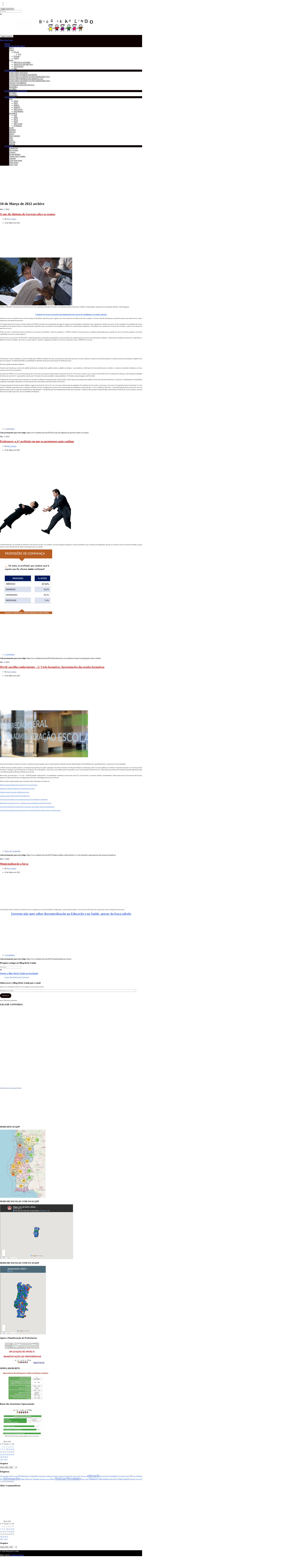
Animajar (12, 158)
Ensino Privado (104, 1476)
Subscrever (5, 995)
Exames (122, 1476)
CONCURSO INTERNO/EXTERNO (23, 75)
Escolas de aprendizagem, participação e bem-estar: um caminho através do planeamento (27, 807)
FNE (11, 99)
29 (3, 1457)
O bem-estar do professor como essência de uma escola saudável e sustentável (23, 799)
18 (9, 1452)
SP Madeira (18, 126)
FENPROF (13, 113)
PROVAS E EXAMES (22, 62)
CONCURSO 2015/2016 (18, 73)
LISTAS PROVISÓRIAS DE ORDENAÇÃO (26, 79)
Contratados (42, 1476)
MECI (11, 48)
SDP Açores (18, 109)
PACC (115, 1479)
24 (7, 1454)
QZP (141, 1479)
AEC (1, 1476)
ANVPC (11, 1476)
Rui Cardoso (13, 150)
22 (3, 1454)
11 (9, 1449)
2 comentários (10, 654)
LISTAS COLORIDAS (17, 83)
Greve (134, 1476)
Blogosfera (24, 1476)
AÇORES (12, 89)
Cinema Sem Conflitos (17, 156)
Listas (22, 1479)
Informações (11, 1478)
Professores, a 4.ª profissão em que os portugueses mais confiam (37, 441)
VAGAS (4, 1481)
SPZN (16, 101)
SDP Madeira (18, 111)
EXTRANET (19, 66)
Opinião (111, 1479)
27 (13, 1454)
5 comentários (10, 429)
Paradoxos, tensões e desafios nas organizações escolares (17, 788)
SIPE (11, 138)
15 (3, 1452)
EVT (118, 1476)
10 (7, 1449)
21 (1, 1454)
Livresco (12, 152)
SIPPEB (12, 144)
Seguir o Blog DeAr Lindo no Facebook (19, 973)
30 (5, 1457)
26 (11, 1454)
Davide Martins (14, 154)
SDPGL (17, 105)
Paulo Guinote (124, 1479)
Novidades (73, 1478)
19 (11, 1452)
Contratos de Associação (65, 1476)
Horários (139, 1476)
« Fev (1, 1459)
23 (5, 1454)
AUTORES (9, 146)
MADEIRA (13, 87)
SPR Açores (18, 124)
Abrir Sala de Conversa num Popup (10, 1088)
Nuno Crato (84, 1479)
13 (13, 1449)
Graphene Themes (17, 1555)
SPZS (16, 122)
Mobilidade (36, 1479)
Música (52, 1479)
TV (1, 1481)
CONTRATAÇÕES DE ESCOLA (21, 85)
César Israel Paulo (15, 160)
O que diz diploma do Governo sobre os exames (27, 214)
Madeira (27, 1479)
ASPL (11, 140)
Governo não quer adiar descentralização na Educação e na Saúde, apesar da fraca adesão (71, 913)
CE (29, 1476)
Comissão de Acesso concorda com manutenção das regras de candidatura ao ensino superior (71, 314)
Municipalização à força (14, 863)
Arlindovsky (13, 148)
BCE (19, 1476)
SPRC (16, 118)
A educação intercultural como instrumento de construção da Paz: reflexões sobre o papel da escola (30, 810)
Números (93, 1479)
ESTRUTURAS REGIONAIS (16, 91)
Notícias (60, 1478)
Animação (6, 1476)
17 (7, 1452)
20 (13, 1452)
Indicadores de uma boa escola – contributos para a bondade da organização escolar (25, 803)
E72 (19, 54)
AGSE (11, 50)
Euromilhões (113, 1476)
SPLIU (11, 134)
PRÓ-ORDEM (14, 136)
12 (11, 1449)
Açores (15, 1476)
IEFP (1, 1479)
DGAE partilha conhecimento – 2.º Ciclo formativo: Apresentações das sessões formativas (52, 666)
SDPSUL (17, 107)
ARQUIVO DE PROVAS (23, 64)
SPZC (16, 103)
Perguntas (132, 1479)
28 (1, 1457)
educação (93, 1475)
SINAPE (12, 142)
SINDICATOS (10, 97)
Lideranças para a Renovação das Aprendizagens (15, 796)
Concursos (34, 1476)
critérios (75, 1476)
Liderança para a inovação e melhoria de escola (14, 792)
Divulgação (84, 1476)
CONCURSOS (10, 71)
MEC (31, 1479)
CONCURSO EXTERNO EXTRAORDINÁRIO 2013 (29, 77)
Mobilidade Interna (44, 1479)
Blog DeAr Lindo (6, 40)
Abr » (6, 1459)
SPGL (16, 120)
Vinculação (10, 1481)
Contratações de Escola (52, 1476)
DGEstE (17, 56)
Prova (137, 1479)
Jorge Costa (13, 165)
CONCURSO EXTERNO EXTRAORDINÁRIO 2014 (29, 81)
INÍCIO (7, 44)
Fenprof (127, 1476)
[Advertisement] (68, 183)
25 (9, 1454)
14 (1, 1452)
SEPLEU (12, 132)
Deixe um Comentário (12, 851)
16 (5, 1452)
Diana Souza (13, 163)
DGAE (16, 52)
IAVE (11, 60)
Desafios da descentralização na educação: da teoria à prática (18, 785)
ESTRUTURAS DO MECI (15, 46)
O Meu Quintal (102, 1479)
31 (7, 1457)
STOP (11, 128)
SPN (15, 115)
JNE (15, 68)
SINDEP (12, 130)
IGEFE (16, 58)
